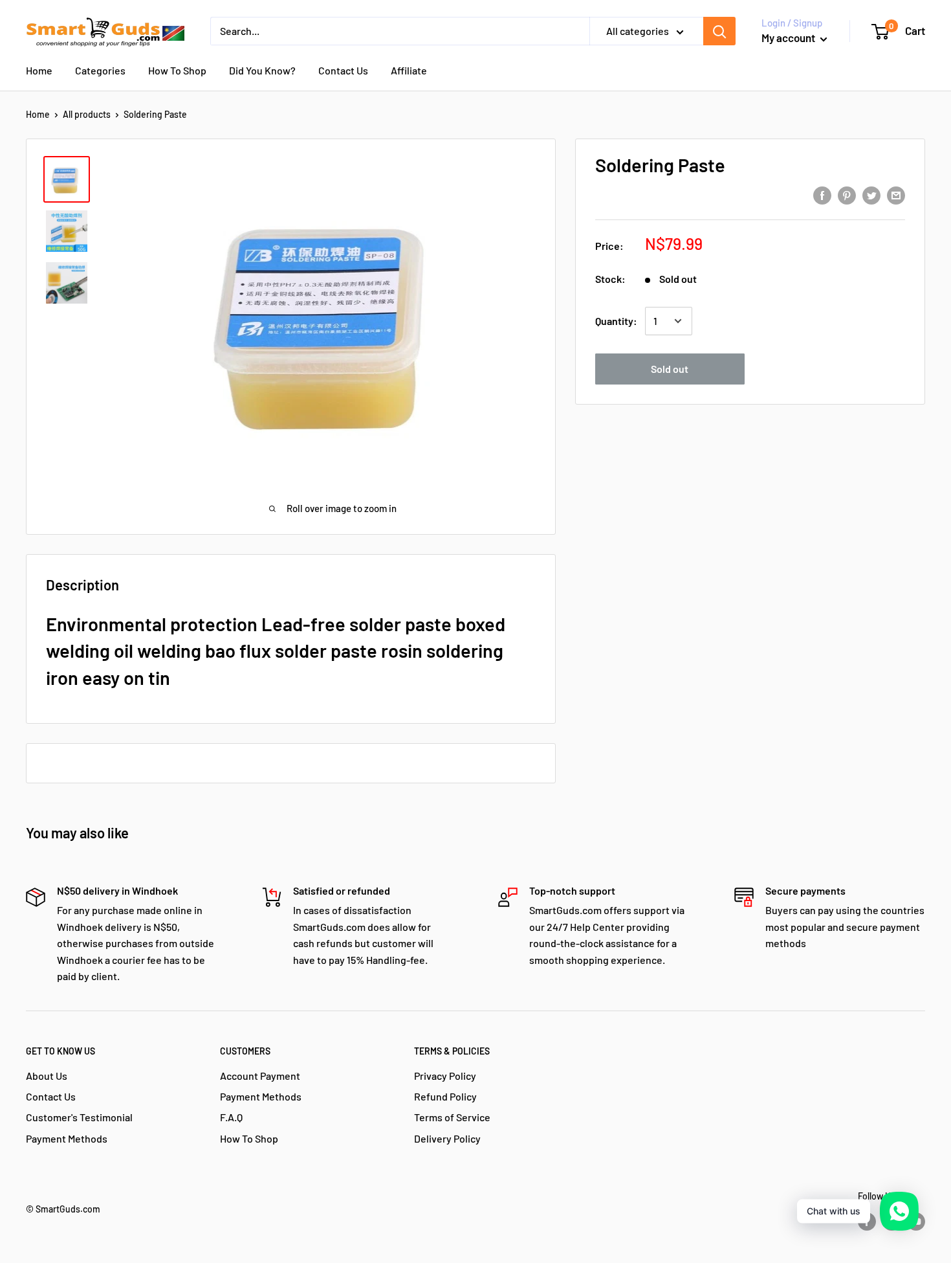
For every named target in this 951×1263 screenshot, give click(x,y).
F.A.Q (231, 1117)
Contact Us (343, 70)
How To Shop (177, 70)
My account (789, 37)
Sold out (669, 369)
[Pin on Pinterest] (847, 194)
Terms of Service (452, 1117)
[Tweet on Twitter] (871, 194)
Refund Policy (445, 1096)
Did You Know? (262, 70)
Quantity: (616, 321)
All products (87, 114)
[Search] (719, 31)
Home (39, 70)
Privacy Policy (445, 1075)
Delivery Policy (447, 1138)
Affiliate (409, 70)
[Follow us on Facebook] (867, 1222)
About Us (46, 1075)
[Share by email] (896, 194)
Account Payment (260, 1075)
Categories (100, 70)
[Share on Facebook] (822, 194)
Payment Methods (66, 1138)
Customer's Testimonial (79, 1117)
